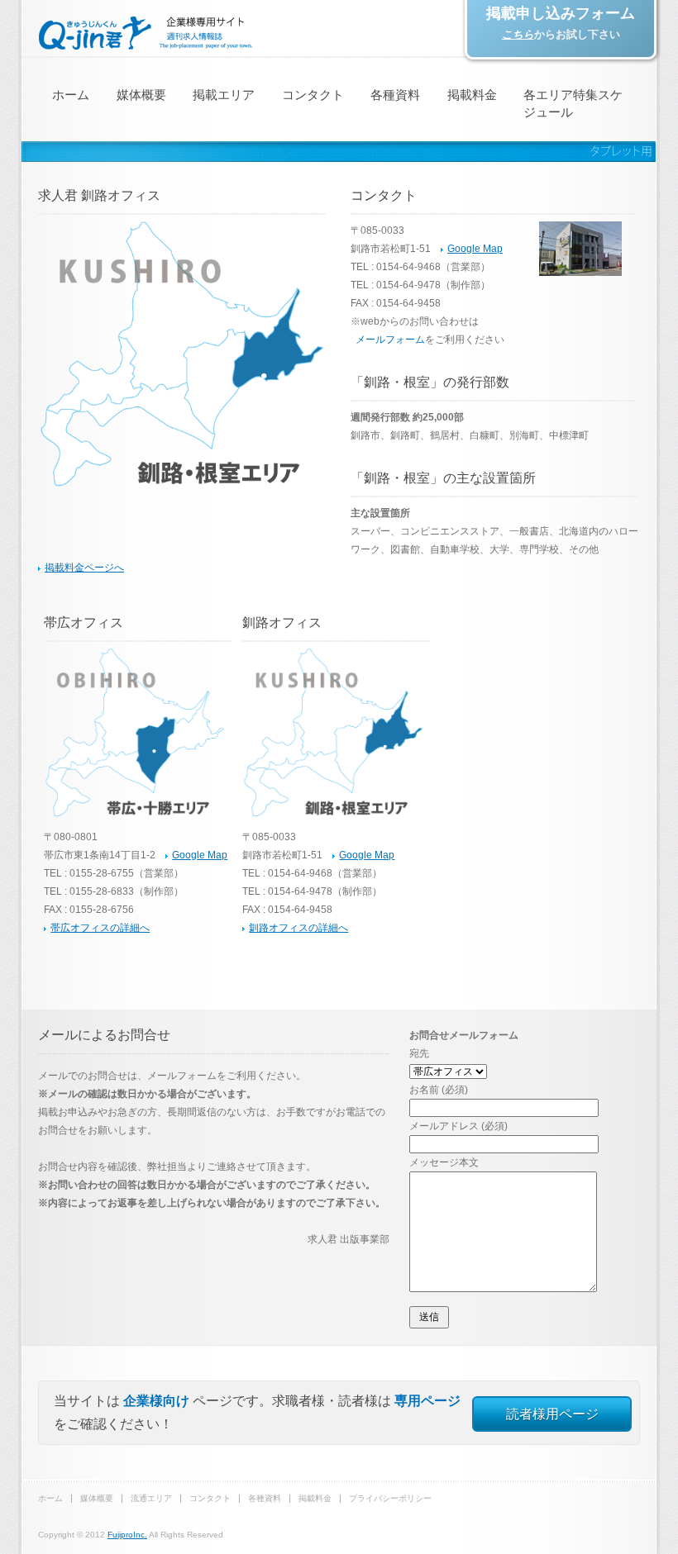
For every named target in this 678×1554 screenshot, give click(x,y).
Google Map (475, 248)
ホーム (70, 95)
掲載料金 (472, 95)
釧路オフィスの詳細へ (298, 928)
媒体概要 (141, 95)
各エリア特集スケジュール (573, 103)
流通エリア (151, 1498)
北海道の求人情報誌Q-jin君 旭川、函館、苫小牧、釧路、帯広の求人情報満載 (145, 33)
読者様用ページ (552, 1414)
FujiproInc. (127, 1534)
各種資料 (395, 95)
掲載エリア (224, 95)
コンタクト (313, 95)
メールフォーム (390, 339)
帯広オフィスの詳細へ (100, 928)
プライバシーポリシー (390, 1498)
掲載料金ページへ (84, 567)
